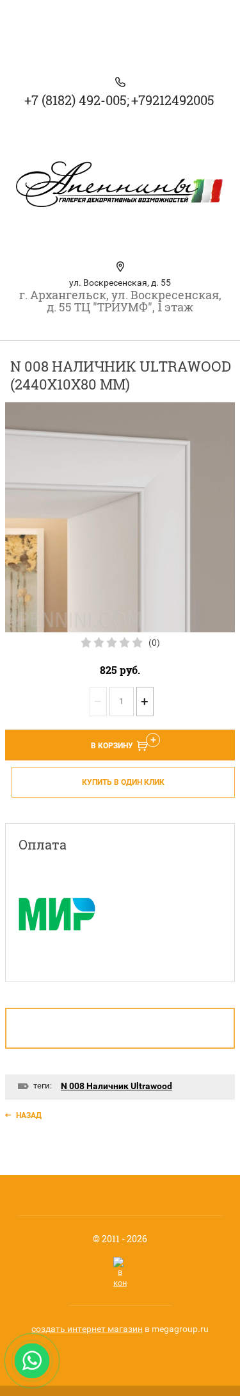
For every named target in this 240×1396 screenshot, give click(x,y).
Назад (29, 1115)
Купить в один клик (123, 782)
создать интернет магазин (87, 1329)
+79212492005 (172, 100)
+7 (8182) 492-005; (76, 100)
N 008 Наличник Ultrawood (116, 1086)
